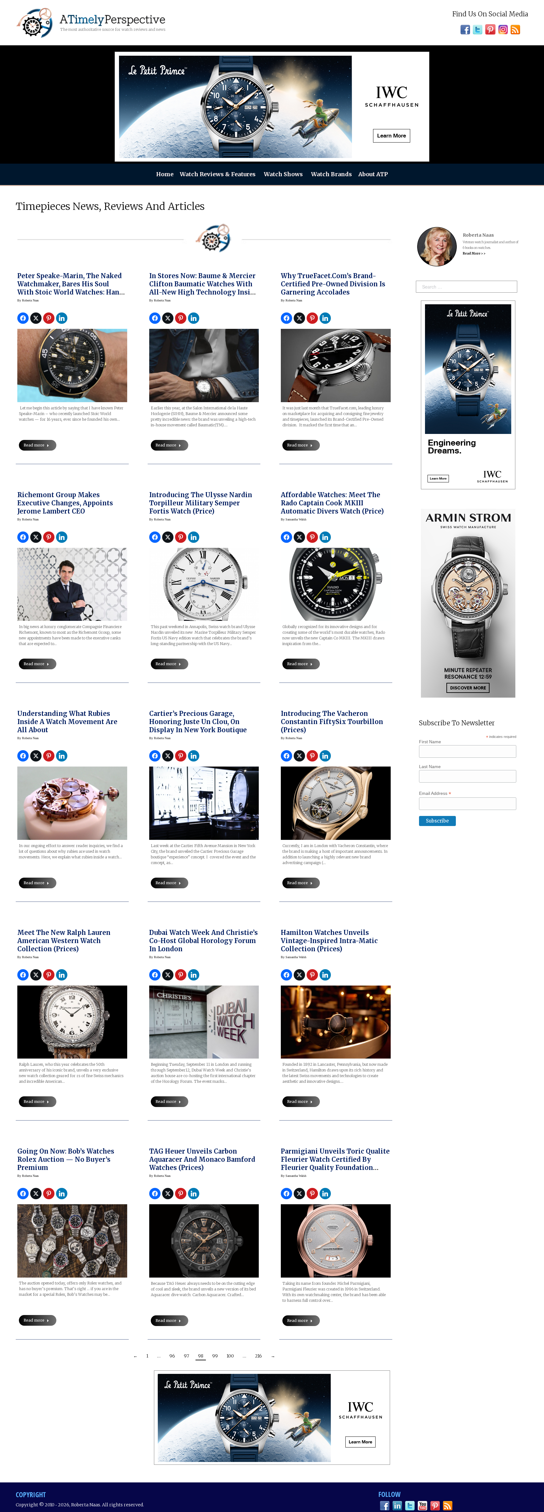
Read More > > (474, 253)
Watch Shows (283, 174)
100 (230, 1356)
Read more (34, 445)
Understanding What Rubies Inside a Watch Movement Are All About (67, 722)
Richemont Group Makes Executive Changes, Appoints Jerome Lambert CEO (65, 503)
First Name (430, 741)
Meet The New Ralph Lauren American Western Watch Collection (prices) (63, 941)
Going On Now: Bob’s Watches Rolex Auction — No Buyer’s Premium (65, 1159)
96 (172, 1356)
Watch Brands (331, 174)
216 (258, 1356)
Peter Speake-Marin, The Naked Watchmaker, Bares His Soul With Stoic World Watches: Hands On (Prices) (72, 288)
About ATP (373, 174)
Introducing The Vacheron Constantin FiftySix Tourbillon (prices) (332, 722)
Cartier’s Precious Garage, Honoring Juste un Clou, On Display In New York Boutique (198, 722)
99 (215, 1356)
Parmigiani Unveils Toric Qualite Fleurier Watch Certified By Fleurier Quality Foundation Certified (335, 1163)
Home (164, 174)
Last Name (430, 766)
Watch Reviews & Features (218, 174)
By (28, 300)
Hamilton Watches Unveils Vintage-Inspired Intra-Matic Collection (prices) (329, 941)
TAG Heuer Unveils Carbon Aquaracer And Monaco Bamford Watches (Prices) (202, 1159)
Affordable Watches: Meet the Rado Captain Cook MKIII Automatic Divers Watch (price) (332, 503)
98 (200, 1356)
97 (186, 1356)
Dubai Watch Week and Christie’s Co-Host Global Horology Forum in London (203, 941)
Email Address (435, 793)
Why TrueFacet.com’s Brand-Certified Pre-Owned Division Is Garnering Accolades (333, 284)
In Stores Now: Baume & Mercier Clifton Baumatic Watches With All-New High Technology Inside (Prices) (203, 288)
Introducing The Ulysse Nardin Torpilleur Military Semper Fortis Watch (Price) (200, 503)
